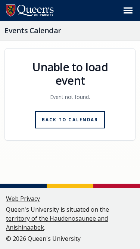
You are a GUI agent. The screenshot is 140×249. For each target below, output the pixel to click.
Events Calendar (32, 30)
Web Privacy (23, 198)
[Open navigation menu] (128, 10)
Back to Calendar (70, 119)
